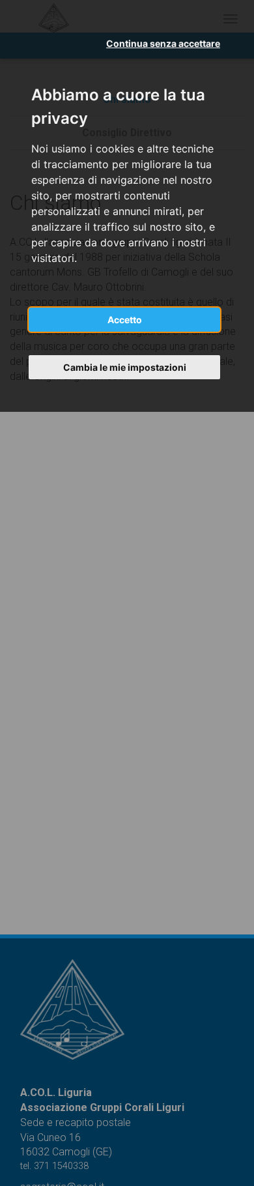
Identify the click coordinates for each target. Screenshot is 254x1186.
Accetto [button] (124, 319)
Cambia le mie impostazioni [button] (124, 367)
